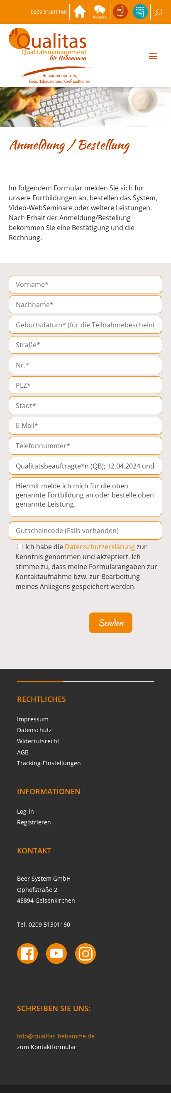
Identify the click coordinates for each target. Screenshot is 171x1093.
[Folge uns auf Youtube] (56, 954)
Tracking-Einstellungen (49, 763)
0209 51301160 (49, 12)
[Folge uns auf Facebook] (27, 954)
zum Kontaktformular (46, 1047)
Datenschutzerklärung (100, 546)
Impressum (33, 719)
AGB (23, 752)
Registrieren (34, 822)
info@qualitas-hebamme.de (56, 1036)
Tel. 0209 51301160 (43, 924)
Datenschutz (34, 730)
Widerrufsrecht (38, 741)
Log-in (25, 811)
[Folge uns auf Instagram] (85, 954)
